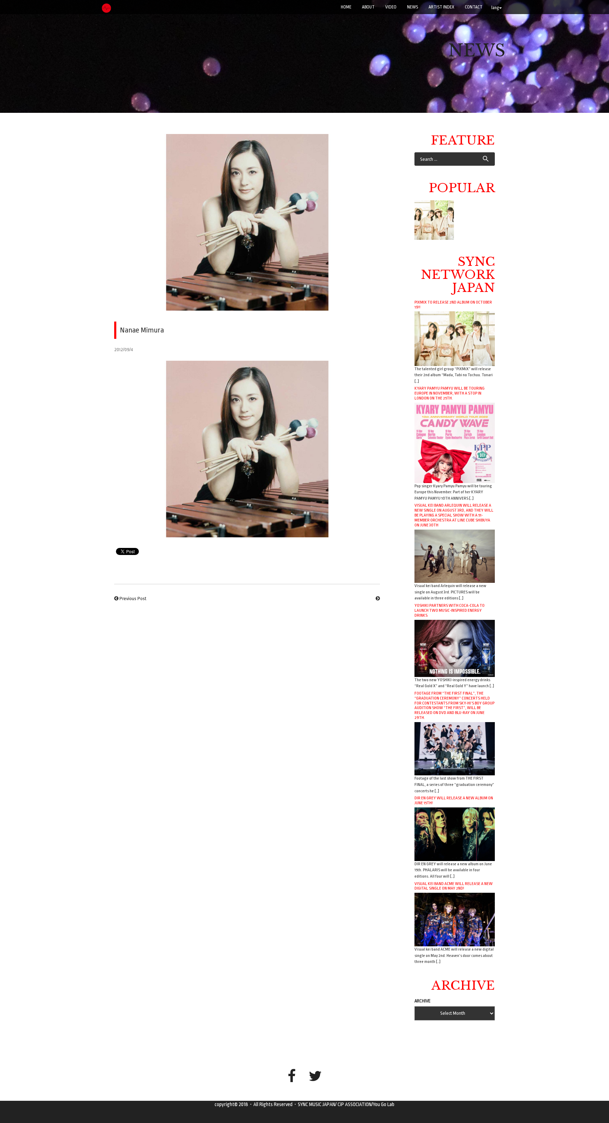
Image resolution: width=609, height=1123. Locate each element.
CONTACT (473, 7)
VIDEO (390, 7)
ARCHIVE (422, 1000)
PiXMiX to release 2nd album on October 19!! (453, 305)
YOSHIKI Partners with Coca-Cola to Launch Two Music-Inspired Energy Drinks (449, 610)
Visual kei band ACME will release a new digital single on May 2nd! (453, 886)
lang (495, 7)
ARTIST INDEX (441, 7)
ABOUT (368, 7)
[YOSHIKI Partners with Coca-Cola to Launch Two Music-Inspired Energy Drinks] (454, 648)
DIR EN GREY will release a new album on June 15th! (453, 800)
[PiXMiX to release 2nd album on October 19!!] (454, 338)
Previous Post (132, 598)
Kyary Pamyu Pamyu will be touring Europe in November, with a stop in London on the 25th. (449, 393)
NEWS (412, 7)
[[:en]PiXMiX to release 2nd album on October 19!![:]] (434, 220)
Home (346, 7)
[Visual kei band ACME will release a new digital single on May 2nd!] (454, 919)
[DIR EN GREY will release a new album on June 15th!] (454, 833)
